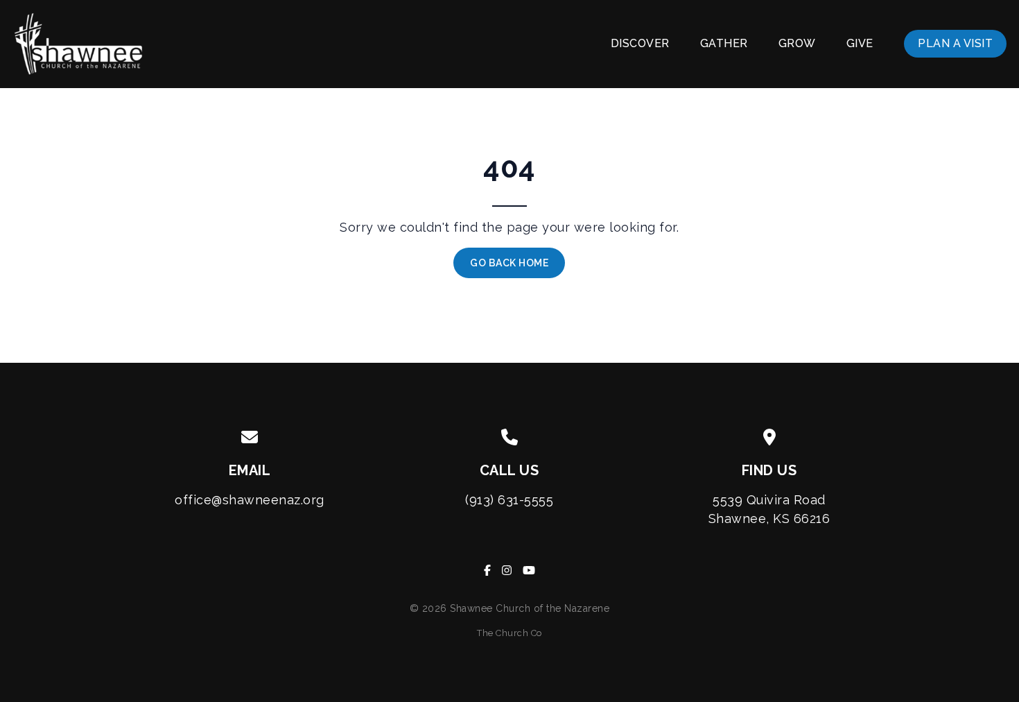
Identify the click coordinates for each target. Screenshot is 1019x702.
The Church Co (509, 633)
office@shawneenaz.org (249, 500)
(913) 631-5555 (509, 500)
